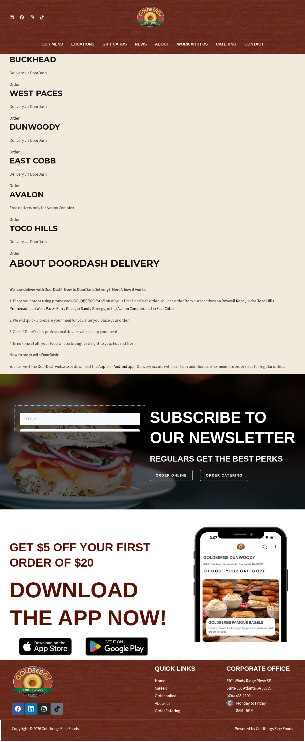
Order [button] (15, 84)
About (162, 44)
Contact (254, 44)
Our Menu (52, 44)
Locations (82, 44)
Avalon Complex (131, 308)
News (141, 44)
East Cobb (165, 308)
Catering (226, 44)
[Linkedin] (12, 17)
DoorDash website (53, 366)
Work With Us (192, 44)
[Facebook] (22, 17)
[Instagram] (32, 17)
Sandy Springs (93, 308)
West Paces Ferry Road (55, 308)
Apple (103, 366)
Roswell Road (233, 301)
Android (120, 366)
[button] (171, 475)
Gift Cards (114, 44)
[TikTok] (42, 17)
